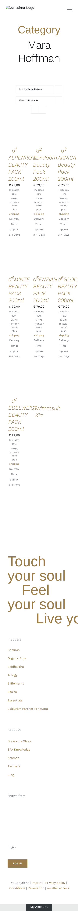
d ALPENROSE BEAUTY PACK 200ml (23, 165)
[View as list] (42, 109)
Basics (12, 692)
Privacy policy (55, 883)
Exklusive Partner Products (28, 709)
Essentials (15, 700)
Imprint (37, 883)
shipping (14, 213)
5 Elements (16, 683)
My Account (39, 907)
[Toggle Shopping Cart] (59, 9)
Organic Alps (17, 658)
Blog (11, 775)
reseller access (58, 888)
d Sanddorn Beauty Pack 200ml (45, 165)
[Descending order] (58, 89)
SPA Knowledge (19, 749)
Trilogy (12, 675)
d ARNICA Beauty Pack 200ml (67, 165)
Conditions (17, 888)
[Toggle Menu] (69, 9)
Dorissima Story (19, 741)
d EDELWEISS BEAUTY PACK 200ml (22, 415)
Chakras (14, 650)
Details (14, 136)
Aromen (13, 758)
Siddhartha (16, 666)
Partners (14, 766)
